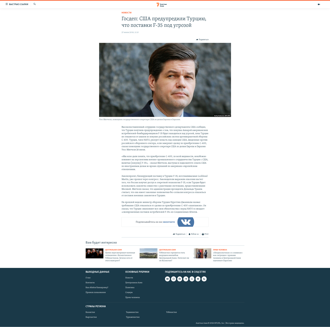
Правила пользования (96, 293)
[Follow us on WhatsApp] (191, 279)
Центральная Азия (113, 250)
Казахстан (90, 312)
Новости (126, 13)
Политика (129, 288)
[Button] (202, 39)
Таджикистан (132, 312)
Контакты (90, 283)
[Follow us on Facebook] (179, 279)
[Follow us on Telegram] (185, 279)
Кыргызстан (91, 317)
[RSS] (204, 279)
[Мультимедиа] (319, 4)
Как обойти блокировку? (97, 288)
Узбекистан (171, 312)
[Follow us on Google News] (198, 279)
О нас (88, 278)
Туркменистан (133, 317)
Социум (129, 293)
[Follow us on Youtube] (167, 279)
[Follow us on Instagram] (173, 279)
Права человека (220, 250)
